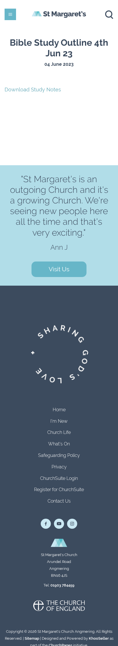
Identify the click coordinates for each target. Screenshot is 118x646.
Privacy (59, 467)
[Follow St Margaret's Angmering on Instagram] (72, 524)
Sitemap (32, 638)
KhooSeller (99, 638)
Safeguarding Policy (59, 455)
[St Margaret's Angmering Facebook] (46, 524)
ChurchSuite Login (59, 478)
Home (59, 409)
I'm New (59, 421)
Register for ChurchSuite (59, 489)
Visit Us (59, 269)
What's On (59, 444)
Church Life (59, 432)
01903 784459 (62, 585)
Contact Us (59, 501)
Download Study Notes (33, 89)
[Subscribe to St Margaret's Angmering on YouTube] (59, 524)
